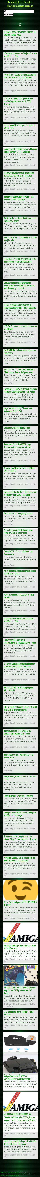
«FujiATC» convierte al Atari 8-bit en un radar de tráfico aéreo (20, 33)
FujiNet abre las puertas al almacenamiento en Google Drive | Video (20, 641)
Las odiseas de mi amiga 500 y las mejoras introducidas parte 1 (17, 1115)
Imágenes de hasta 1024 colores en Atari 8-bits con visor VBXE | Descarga (20, 493)
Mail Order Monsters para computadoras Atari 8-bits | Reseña (20, 572)
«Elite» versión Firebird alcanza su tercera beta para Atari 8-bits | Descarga (20, 306)
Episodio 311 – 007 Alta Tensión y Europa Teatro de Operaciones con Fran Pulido (20, 390)
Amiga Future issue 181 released (17, 427)
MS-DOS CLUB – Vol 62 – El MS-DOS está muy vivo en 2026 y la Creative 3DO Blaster (20, 990)
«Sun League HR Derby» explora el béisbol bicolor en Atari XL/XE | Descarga (20, 150)
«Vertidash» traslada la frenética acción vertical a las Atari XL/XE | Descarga (20, 76)
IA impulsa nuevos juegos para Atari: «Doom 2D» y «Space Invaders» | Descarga (20, 837)
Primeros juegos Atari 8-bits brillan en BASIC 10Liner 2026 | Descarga (19, 859)
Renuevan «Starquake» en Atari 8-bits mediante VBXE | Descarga (19, 198)
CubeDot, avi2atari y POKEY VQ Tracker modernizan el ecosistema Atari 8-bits (19, 1119)
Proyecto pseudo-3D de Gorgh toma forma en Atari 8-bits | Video (18, 531)
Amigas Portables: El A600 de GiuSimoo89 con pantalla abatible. (17, 1077)
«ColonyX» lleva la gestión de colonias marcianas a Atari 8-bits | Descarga (19, 174)
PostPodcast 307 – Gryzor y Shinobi (18, 513)
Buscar (9, 15)
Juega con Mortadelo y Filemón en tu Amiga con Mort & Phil (18, 409)
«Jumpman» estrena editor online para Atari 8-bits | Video (19, 620)
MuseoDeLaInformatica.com (10, 1175)
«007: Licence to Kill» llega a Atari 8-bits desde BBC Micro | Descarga (20, 1142)
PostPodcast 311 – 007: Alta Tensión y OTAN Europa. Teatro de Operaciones (19, 371)
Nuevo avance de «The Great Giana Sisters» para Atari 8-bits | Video (17, 732)
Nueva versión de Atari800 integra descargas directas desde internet (17, 445)
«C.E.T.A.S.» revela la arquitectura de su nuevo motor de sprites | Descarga (20, 260)
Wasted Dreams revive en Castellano (18, 795)
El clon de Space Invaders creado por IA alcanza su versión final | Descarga (19, 665)
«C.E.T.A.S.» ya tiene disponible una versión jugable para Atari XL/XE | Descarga (18, 101)
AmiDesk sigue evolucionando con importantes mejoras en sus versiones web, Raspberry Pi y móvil (19, 285)
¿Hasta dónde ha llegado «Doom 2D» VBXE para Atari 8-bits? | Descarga (20, 708)
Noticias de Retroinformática (20, 2)
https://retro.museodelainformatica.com (20, 5)
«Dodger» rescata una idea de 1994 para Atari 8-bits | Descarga (20, 814)
